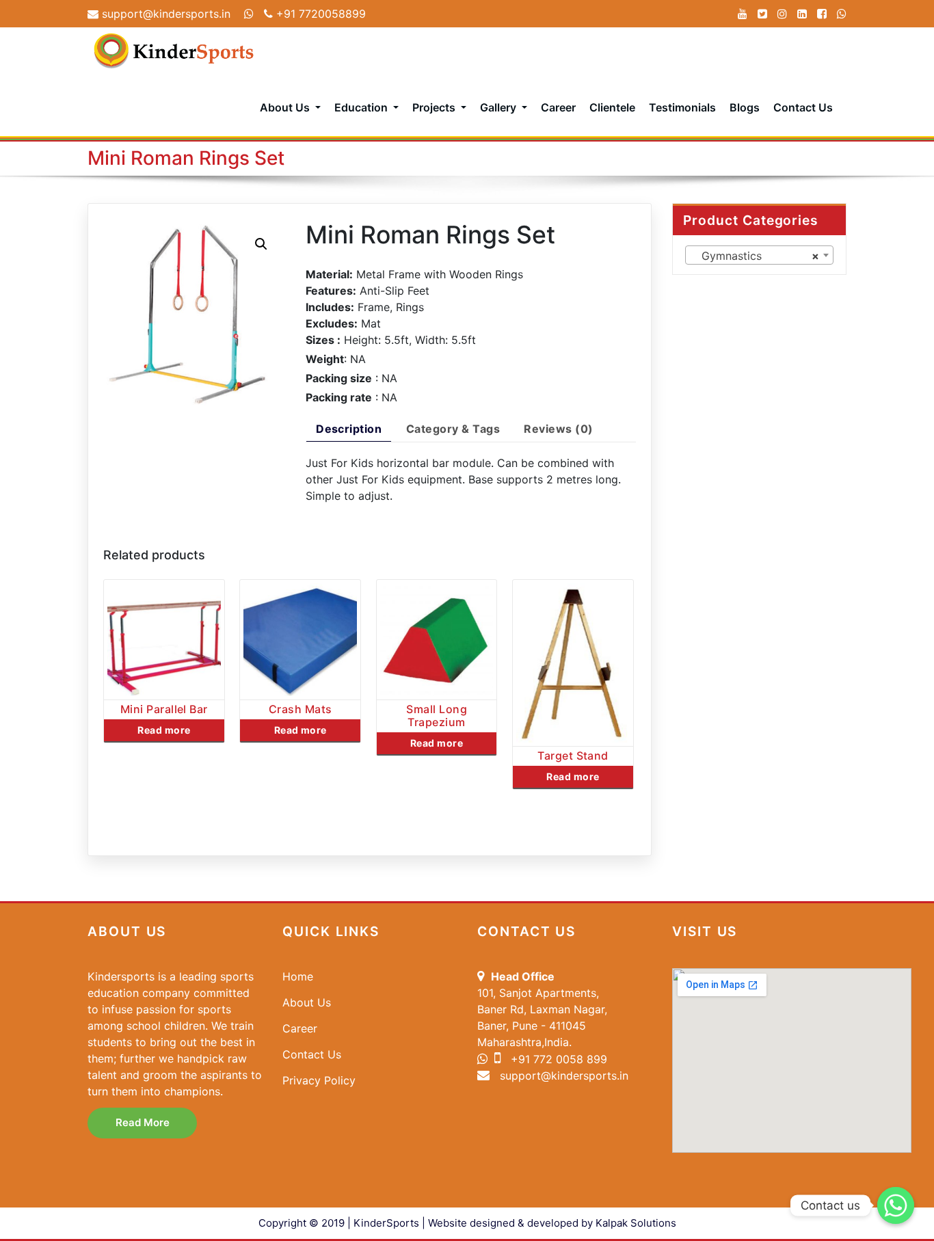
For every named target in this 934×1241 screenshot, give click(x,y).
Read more (163, 730)
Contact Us (803, 107)
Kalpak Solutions (636, 1222)
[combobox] (759, 255)
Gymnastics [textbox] (755, 256)
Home (297, 976)
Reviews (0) (558, 429)
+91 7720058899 (319, 14)
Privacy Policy (319, 1080)
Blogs (745, 107)
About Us (286, 107)
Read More (143, 1122)
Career (558, 107)
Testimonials (682, 107)
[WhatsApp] (841, 14)
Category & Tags (453, 429)
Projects (435, 107)
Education (362, 107)
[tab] (349, 431)
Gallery (499, 107)
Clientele (612, 107)
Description (349, 429)
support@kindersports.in (164, 14)
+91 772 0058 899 (557, 1059)
